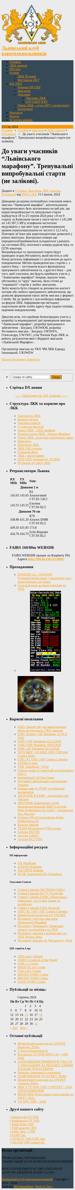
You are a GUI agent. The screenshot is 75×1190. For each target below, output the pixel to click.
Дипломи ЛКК (36, 98)
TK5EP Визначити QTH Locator (39, 828)
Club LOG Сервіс (29, 971)
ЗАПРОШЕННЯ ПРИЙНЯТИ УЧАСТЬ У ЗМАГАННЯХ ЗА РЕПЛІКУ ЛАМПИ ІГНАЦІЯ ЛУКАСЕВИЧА (45, 1065)
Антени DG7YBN (30, 839)
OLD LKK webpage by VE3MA (39, 459)
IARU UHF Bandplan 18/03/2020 (39, 745)
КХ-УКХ (16, 83)
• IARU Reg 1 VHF (22, 1131)
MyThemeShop (24, 1186)
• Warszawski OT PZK (24, 1117)
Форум (14, 116)
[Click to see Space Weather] (36, 711)
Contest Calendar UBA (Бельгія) (39, 908)
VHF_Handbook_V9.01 (33, 766)
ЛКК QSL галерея (30, 448)
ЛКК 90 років (27, 76)
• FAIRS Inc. (18, 1135)
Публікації (9, 134)
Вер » (24, 1028)
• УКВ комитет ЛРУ (23, 1128)
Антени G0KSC (28, 835)
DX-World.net (27, 863)
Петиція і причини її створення (39, 1072)
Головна (15, 62)
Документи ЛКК (29, 416)
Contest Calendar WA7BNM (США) (41, 889)
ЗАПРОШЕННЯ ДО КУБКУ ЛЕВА (42, 1076)
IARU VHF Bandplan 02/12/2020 (39, 741)
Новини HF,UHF (29, 87)
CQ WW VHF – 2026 (32, 1101)
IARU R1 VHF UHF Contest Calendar (43, 759)
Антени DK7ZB (29, 832)
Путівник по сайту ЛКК (34, 463)
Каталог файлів (28, 824)
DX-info (15, 69)
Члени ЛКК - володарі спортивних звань (45, 437)
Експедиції (25, 109)
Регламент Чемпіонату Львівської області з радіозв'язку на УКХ (40, 927)
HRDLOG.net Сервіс (32, 967)
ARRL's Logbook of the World (37, 960)
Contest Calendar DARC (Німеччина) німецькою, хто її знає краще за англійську (42, 900)
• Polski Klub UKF (22, 1124)
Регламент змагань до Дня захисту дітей (45, 940)
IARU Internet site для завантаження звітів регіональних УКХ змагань (42, 728)
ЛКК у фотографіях (31, 455)
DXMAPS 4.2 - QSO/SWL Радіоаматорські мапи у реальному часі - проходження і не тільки (45, 578)
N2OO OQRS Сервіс (32, 981)
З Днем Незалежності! (33, 1050)
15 (26, 1014)
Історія (14, 72)
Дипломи (24, 94)
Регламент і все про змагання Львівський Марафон (37, 920)
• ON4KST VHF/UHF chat (27, 1138)
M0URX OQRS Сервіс (33, 978)
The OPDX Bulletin (30, 870)
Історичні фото (28, 452)
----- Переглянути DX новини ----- (41, 396)
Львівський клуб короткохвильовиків (27, 1179)
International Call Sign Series (36, 777)
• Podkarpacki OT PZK (25, 1120)
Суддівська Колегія (31, 426)
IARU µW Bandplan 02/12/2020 (38, 748)
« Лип (14, 1028)
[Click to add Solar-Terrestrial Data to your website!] (45, 670)
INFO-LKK (29, 194)
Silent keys (24, 441)
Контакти (16, 112)
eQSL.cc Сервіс (28, 963)
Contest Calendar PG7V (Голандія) (40, 893)
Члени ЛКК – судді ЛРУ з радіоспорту (44, 105)
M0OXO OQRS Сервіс (33, 974)
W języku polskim (21, 120)
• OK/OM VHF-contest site (27, 1142)
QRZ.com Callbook (30, 956)
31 (36, 1023)
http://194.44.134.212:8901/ (46, 559)
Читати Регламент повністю (21, 359)
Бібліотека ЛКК (28, 445)
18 (40, 1014)
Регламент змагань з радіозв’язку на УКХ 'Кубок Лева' (42, 935)
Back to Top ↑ (44, 1186)
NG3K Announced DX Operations (40, 874)
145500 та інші (27, 763)
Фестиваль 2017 (28, 80)
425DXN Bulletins (30, 866)
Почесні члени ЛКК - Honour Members (44, 434)
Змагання (24, 91)
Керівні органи (28, 419)
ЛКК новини (18, 65)
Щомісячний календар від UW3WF (42, 915)
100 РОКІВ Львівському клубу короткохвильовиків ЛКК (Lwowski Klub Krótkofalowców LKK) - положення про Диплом (45, 808)
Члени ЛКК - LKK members (36, 430)
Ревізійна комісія (29, 423)
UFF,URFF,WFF (37, 101)
